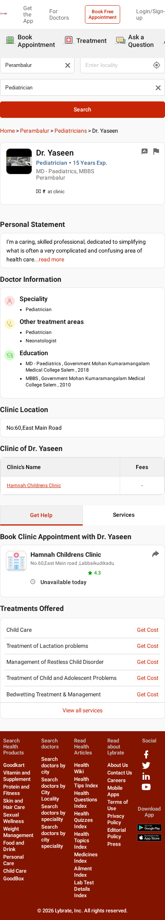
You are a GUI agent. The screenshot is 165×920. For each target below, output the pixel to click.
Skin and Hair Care (14, 804)
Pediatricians (70, 130)
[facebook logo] (146, 757)
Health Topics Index (81, 840)
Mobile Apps (115, 791)
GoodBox (13, 879)
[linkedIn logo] (146, 779)
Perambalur (34, 130)
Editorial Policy (116, 833)
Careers (116, 780)
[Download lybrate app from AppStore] (149, 840)
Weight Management (18, 832)
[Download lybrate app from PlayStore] (149, 830)
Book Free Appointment (103, 14)
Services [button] (124, 515)
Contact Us (119, 773)
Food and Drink (13, 846)
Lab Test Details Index (84, 889)
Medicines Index (86, 857)
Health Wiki (81, 768)
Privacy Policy (115, 819)
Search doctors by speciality (53, 812)
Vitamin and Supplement (16, 776)
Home (7, 130)
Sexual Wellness (13, 818)
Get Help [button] (41, 515)
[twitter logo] (146, 768)
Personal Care (13, 860)
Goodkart (13, 765)
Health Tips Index (86, 782)
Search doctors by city (53, 765)
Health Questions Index (85, 799)
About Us (117, 765)
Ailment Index (83, 871)
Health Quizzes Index (83, 820)
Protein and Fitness (16, 790)
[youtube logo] (146, 790)
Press (114, 844)
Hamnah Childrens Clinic (34, 485)
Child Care (14, 871)
